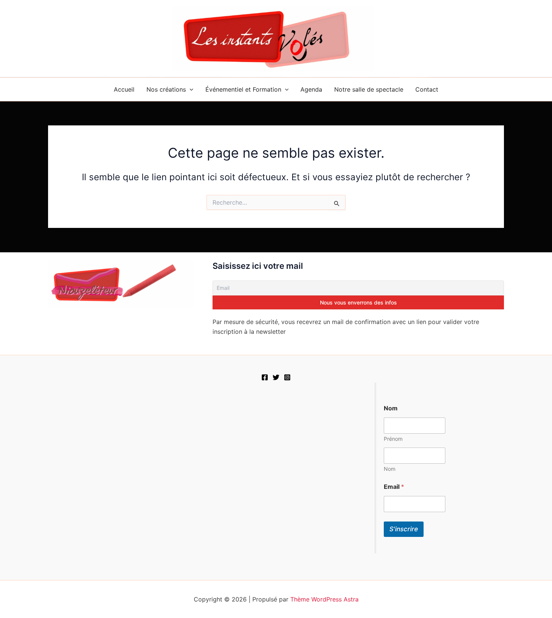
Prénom (393, 439)
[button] (189, 89)
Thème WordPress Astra (324, 599)
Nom (389, 469)
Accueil (124, 89)
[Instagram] (287, 377)
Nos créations (166, 89)
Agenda (311, 89)
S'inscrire (403, 529)
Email (394, 486)
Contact (426, 89)
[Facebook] (264, 377)
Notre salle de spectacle (368, 89)
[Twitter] (276, 377)
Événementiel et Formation (243, 89)
